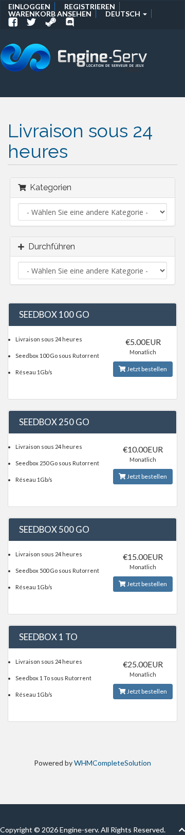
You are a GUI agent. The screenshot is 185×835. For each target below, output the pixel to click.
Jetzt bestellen (146, 369)
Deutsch (123, 13)
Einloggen (29, 6)
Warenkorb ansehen (49, 13)
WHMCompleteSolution (112, 762)
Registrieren (89, 6)
